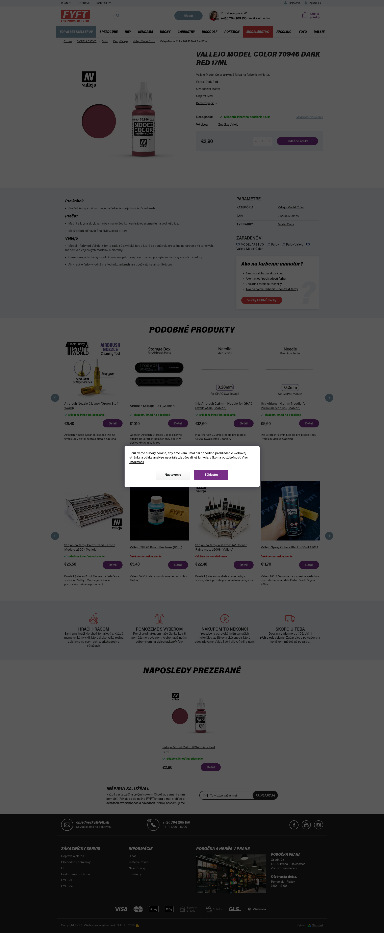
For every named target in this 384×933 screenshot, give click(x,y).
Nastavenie (172, 474)
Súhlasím (211, 474)
